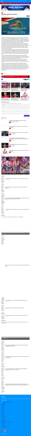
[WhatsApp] (29, 79)
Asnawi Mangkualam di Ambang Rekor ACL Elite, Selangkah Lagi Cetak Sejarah (15, 90)
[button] (27, 1)
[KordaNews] (5, 1)
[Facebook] (24, 79)
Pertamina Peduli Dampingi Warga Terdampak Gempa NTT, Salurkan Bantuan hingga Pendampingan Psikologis (16, 345)
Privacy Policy (3, 423)
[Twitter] (25, 79)
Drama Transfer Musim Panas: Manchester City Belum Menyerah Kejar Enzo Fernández (25, 90)
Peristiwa (2, 409)
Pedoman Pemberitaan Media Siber (6, 422)
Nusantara (2, 406)
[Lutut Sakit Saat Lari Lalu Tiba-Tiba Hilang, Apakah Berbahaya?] (3, 308)
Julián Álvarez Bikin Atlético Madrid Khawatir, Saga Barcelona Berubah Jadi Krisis (15, 99)
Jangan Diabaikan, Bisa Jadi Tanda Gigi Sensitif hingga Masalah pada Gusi (16, 300)
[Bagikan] (29, 16)
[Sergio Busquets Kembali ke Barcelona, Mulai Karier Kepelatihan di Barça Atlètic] (25, 95)
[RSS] (5, 431)
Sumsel (2, 405)
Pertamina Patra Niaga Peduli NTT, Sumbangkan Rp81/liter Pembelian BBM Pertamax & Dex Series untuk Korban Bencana (16, 369)
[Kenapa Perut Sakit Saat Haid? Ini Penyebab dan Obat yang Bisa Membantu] (3, 315)
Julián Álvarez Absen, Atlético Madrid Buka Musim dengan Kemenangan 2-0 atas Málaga (5, 90)
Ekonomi (2, 410)
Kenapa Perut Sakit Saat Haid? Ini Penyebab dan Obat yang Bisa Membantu (16, 315)
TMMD (3, 415)
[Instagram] (3, 431)
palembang (4, 416)
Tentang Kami (3, 427)
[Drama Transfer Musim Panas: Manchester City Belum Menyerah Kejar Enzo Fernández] (25, 85)
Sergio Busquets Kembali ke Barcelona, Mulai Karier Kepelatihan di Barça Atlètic (25, 99)
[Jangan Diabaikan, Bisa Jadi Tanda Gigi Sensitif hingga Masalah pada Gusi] (3, 300)
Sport (2, 87)
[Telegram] (27, 79)
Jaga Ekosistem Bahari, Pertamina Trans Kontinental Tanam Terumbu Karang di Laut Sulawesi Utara (17, 357)
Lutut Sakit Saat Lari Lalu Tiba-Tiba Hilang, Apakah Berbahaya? (14, 307)
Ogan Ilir (3, 417)
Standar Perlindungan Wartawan (6, 426)
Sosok (22, 87)
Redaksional (3, 424)
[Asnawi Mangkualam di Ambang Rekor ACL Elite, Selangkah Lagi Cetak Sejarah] (15, 85)
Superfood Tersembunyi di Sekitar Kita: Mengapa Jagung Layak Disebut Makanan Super (17, 265)
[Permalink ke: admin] (2, 16)
